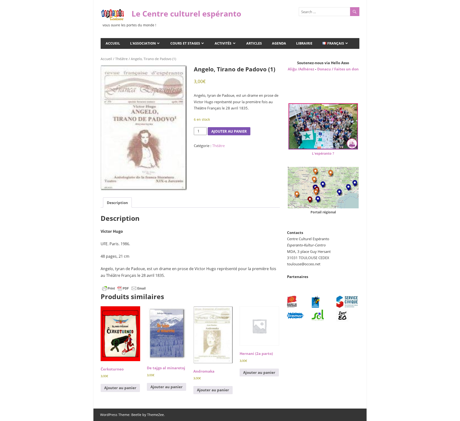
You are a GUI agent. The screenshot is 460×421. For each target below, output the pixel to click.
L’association (143, 43)
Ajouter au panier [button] (120, 387)
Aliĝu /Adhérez (301, 69)
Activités (223, 43)
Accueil (113, 43)
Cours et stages (185, 43)
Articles (254, 43)
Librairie (304, 43)
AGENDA (279, 43)
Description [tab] (117, 202)
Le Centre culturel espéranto (186, 13)
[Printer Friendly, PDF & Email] (124, 288)
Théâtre (121, 59)
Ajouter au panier (229, 131)
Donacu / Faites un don (338, 69)
